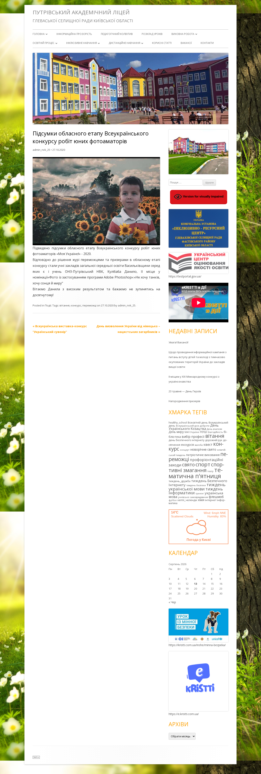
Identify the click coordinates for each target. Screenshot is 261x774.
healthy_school (178, 422)
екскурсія (187, 445)
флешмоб (216, 497)
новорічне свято (203, 449)
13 (195, 583)
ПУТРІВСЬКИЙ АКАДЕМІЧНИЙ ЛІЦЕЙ (81, 12)
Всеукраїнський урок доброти (192, 425)
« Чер (172, 602)
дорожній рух (213, 440)
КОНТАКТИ (207, 43)
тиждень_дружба (179, 481)
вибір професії (193, 436)
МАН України (192, 432)
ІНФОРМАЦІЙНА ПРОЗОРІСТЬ (74, 34)
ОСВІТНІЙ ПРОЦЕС (43, 43)
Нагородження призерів (184, 401)
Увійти (36, 757)
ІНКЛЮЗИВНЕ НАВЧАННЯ (81, 43)
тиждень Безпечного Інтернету (198, 482)
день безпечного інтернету (186, 440)
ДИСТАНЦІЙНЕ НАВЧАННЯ (124, 43)
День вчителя (214, 429)
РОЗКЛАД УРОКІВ (152, 34)
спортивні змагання (196, 467)
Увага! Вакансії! (178, 342)
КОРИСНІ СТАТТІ (162, 43)
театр (210, 471)
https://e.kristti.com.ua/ (184, 714)
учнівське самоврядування (193, 497)
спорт (203, 464)
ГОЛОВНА (39, 34)
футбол (173, 500)
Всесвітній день (198, 422)
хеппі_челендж (187, 500)
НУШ (203, 432)
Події (48, 305)
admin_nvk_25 (41, 150)
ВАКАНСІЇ (186, 43)
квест (207, 444)
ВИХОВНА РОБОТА (182, 34)
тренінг (200, 493)
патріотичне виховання (203, 455)
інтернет (210, 500)
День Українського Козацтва (194, 427)
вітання (65, 305)
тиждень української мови (197, 487)
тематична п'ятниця (196, 473)
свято (188, 464)
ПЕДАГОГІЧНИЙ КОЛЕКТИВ (117, 34)
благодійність (215, 432)
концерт (184, 449)
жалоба (199, 445)
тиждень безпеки (196, 485)
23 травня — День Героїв (185, 391)
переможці (89, 305)
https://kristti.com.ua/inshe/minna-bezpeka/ (197, 645)
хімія (201, 500)
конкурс (76, 305)
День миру (176, 432)
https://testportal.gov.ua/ (185, 276)
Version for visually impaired (202, 196)
